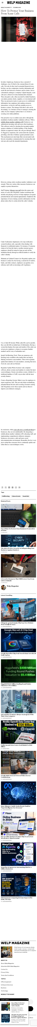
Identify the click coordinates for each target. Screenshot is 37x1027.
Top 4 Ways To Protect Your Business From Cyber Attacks (18, 529)
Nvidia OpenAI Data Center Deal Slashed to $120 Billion (16, 745)
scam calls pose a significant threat (23, 430)
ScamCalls (26, 496)
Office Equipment (6, 982)
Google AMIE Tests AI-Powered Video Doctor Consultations (16, 776)
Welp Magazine (13, 586)
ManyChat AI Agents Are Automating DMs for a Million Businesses (16, 868)
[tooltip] (2, 487)
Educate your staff (15, 190)
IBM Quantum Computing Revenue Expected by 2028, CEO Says (16, 898)
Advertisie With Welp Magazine (10, 966)
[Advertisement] (18, 61)
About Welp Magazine (7, 963)
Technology (17, 7)
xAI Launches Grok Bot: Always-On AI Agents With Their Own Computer (17, 715)
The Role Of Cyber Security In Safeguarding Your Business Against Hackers (17, 549)
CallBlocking (6, 496)
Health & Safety (6, 7)
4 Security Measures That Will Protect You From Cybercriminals (17, 579)
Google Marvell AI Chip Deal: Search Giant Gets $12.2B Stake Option (18, 654)
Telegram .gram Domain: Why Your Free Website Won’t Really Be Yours (17, 623)
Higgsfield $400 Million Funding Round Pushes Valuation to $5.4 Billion (16, 684)
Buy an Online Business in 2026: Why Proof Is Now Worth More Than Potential (17, 837)
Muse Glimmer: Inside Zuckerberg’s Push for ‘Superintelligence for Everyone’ (15, 807)
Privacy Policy (5, 972)
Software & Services (7, 985)
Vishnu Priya (5, 748)
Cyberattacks (16, 496)
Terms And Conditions (7, 975)
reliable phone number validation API (12, 122)
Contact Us (4, 969)
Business (3, 988)
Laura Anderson (6, 626)
